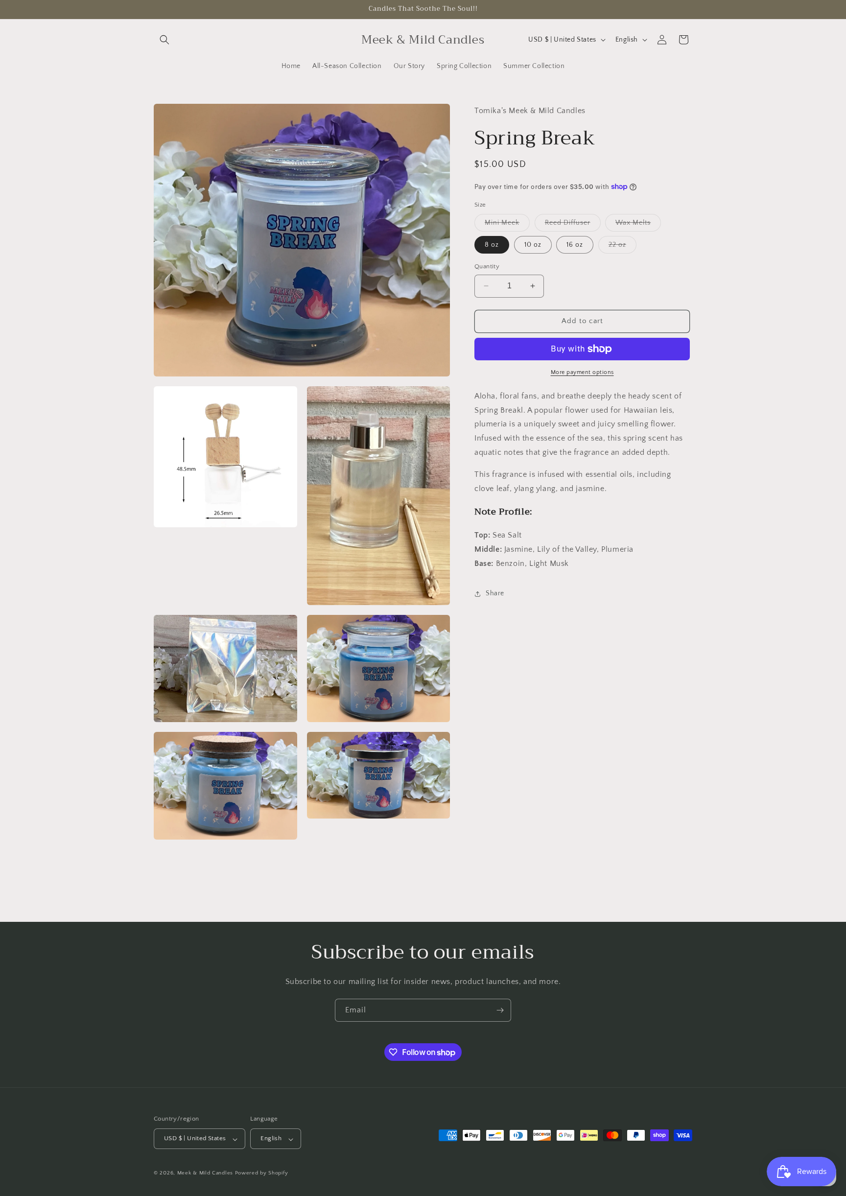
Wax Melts (638, 225)
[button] (164, 39)
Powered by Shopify (261, 1173)
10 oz (532, 245)
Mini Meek (507, 225)
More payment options (582, 372)
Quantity (486, 266)
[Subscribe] (500, 1010)
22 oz (622, 247)
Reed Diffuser (573, 225)
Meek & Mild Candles (205, 1173)
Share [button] (495, 593)
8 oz (492, 245)
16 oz (574, 245)
